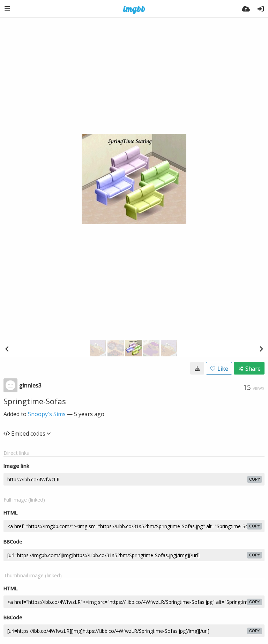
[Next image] (261, 349)
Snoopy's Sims (47, 414)
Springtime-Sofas (34, 401)
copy (254, 479)
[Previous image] (7, 349)
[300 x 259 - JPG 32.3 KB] (197, 368)
